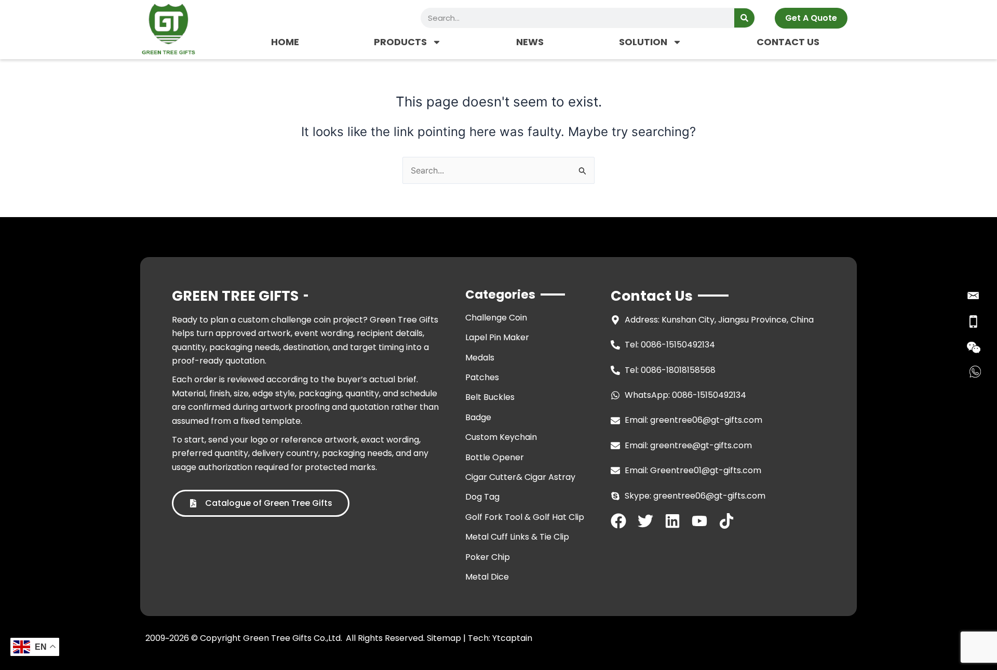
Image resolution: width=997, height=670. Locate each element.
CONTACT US (788, 41)
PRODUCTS (400, 41)
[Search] (744, 18)
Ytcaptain (512, 638)
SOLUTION (643, 41)
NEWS (530, 41)
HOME (285, 41)
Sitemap (444, 638)
